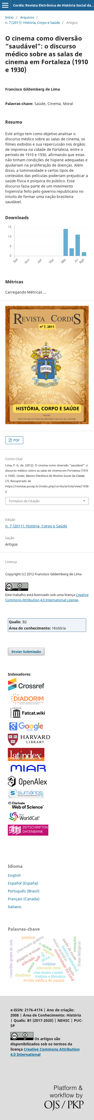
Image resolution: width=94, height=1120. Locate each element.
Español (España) (23, 883)
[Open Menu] (5, 5)
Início (9, 17)
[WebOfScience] (26, 807)
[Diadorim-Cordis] (27, 703)
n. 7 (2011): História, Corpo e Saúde (32, 22)
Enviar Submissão (26, 651)
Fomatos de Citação (24, 501)
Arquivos (27, 17)
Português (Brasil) (23, 891)
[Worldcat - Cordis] (26, 821)
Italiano (14, 906)
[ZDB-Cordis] (28, 834)
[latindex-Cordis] (26, 759)
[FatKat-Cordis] (27, 717)
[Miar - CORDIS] (28, 772)
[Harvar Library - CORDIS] (29, 744)
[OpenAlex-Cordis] (27, 785)
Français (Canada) (23, 898)
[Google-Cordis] (26, 730)
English (14, 875)
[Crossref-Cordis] (26, 689)
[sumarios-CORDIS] (26, 797)
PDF (16, 440)
